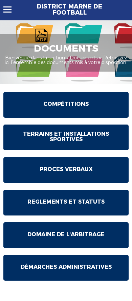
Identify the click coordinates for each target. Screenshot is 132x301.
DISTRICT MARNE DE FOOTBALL (69, 9)
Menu (10, 9)
